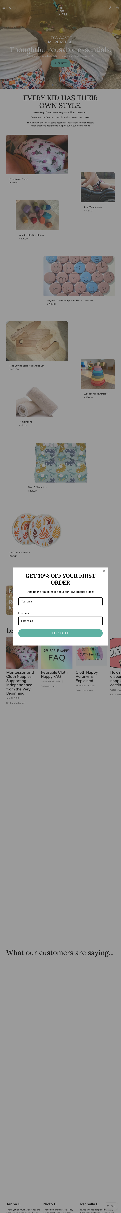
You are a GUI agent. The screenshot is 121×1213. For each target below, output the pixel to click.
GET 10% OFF (60, 633)
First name (24, 613)
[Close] (104, 571)
